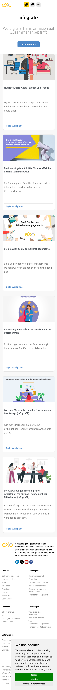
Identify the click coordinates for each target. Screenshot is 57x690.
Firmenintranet (34, 579)
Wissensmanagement (37, 585)
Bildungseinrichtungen (11, 618)
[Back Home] (6, 6)
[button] (28, 44)
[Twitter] (22, 562)
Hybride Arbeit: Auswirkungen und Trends (26, 87)
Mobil (4, 582)
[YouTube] (26, 562)
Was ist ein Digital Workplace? (35, 613)
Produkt (5, 570)
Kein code (6, 585)
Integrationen (7, 592)
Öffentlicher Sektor (9, 612)
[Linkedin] (17, 562)
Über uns (5, 650)
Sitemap (5, 683)
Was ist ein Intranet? (36, 617)
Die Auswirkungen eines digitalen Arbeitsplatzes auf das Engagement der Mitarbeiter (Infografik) (25, 494)
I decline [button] (34, 679)
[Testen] (26, 4)
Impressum (6, 669)
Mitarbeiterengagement (38, 594)
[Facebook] (31, 562)
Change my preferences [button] (34, 684)
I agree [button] (34, 675)
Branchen (6, 606)
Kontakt (5, 679)
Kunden (5, 646)
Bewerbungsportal (36, 576)
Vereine (5, 615)
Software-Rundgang (10, 576)
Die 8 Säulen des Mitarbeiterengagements (27, 248)
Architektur (6, 589)
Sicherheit (6, 595)
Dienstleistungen (9, 643)
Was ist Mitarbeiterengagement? (38, 622)
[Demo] (32, 4)
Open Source (7, 598)
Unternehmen (7, 621)
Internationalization (10, 579)
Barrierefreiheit (8, 676)
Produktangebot (9, 640)
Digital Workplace (14, 125)
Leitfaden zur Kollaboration (39, 627)
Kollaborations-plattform (38, 582)
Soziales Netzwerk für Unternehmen (37, 590)
